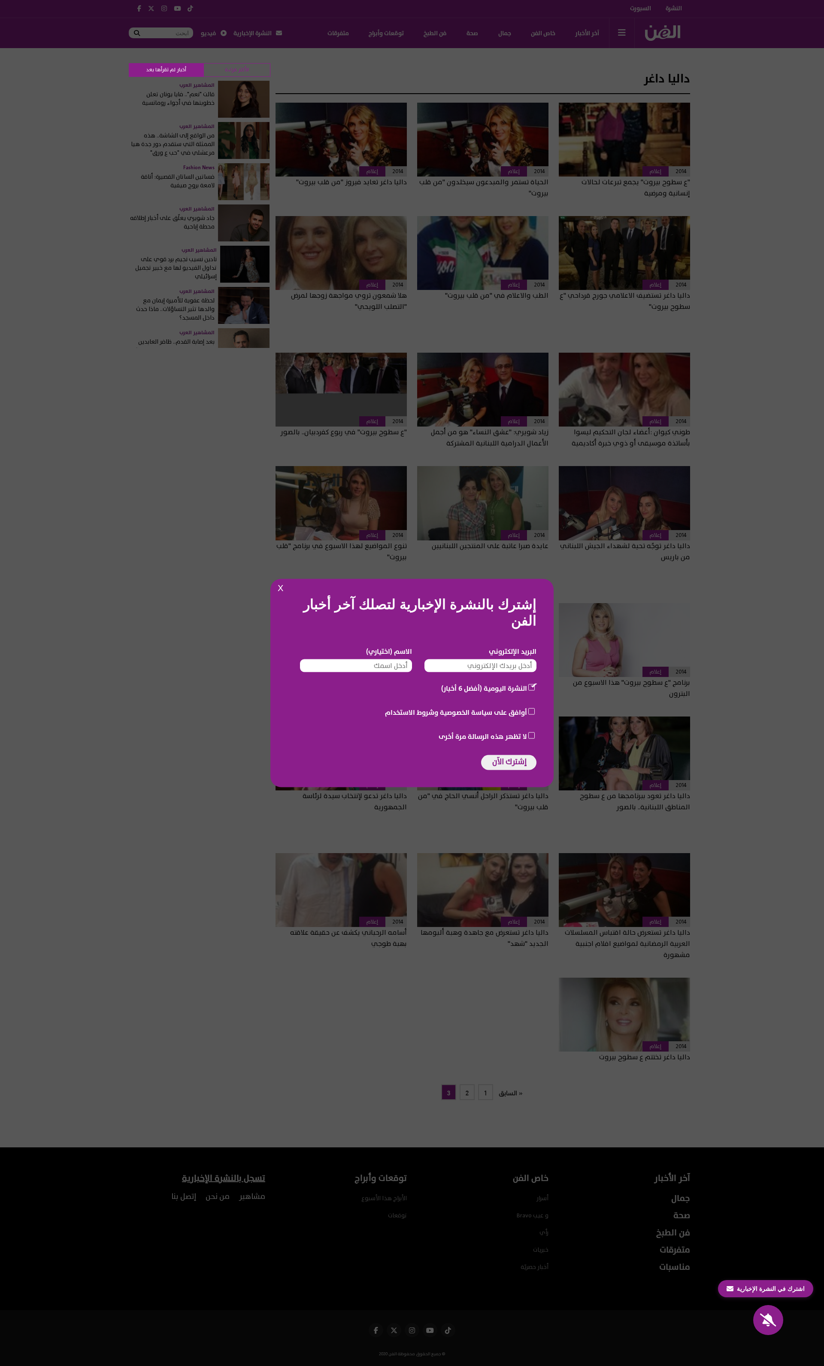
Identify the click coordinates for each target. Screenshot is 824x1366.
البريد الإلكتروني (512, 651)
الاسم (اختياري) (389, 651)
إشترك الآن (509, 761)
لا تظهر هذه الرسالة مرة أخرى (483, 736)
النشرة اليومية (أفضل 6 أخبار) (484, 688)
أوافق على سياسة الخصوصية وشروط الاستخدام (456, 712)
